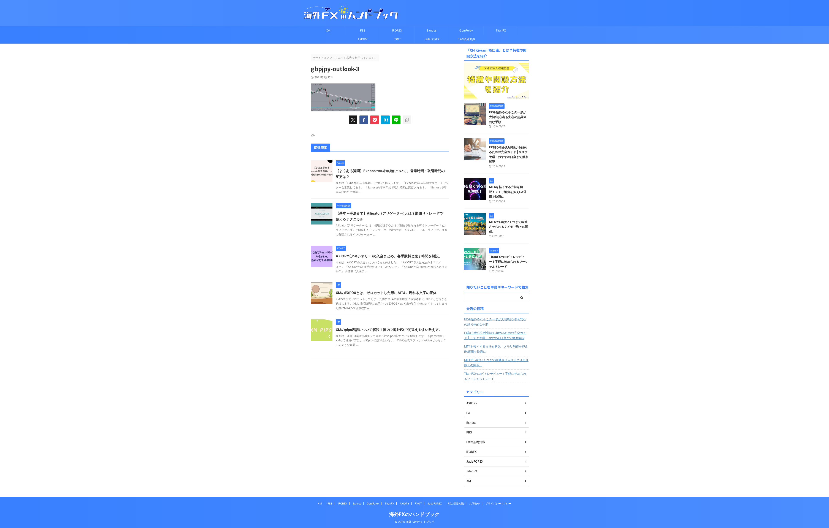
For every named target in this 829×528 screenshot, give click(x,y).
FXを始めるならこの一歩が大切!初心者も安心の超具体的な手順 (507, 117)
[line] (396, 119)
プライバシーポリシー (498, 503)
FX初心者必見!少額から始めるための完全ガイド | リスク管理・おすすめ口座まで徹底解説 (495, 335)
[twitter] (353, 119)
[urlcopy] (407, 119)
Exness (432, 30)
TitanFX (501, 30)
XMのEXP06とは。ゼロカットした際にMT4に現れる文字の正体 (386, 293)
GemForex (466, 30)
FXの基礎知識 (466, 39)
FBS (362, 30)
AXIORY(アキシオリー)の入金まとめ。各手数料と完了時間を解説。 (389, 256)
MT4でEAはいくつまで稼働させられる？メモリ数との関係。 (508, 226)
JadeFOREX (432, 39)
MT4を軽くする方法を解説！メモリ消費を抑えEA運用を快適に (508, 191)
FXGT (397, 39)
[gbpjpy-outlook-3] (385, 119)
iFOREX (397, 30)
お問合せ (474, 503)
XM (328, 30)
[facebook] (363, 119)
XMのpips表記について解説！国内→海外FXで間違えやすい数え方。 (389, 329)
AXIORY (363, 39)
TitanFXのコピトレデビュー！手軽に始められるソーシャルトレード (508, 261)
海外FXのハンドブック (414, 514)
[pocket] (374, 119)
